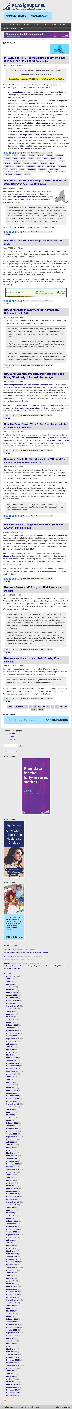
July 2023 (10, 1077)
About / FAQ (62, 25)
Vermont (41, 172)
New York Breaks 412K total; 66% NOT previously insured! (32, 589)
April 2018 (10, 1248)
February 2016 (12, 1319)
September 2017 (12, 1267)
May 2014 (10, 1376)
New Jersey (20, 166)
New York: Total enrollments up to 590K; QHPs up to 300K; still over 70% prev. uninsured (35, 182)
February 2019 (12, 1221)
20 (35, 707)
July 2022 (10, 1109)
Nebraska (43, 163)
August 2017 (11, 1270)
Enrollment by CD (50, 25)
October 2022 (11, 1101)
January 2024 (11, 1060)
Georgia (23, 158)
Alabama (7, 155)
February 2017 (12, 1286)
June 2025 (10, 1014)
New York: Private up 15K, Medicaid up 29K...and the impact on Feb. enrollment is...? (35, 460)
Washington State (60, 172)
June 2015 (10, 1341)
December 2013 (12, 1390)
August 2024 (11, 1041)
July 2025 (10, 1011)
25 (57, 707)
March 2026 (10, 990)
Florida (15, 158)
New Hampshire (9, 166)
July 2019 (10, 1207)
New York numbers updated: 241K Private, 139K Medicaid (31, 659)
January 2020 (11, 1191)
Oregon (22, 169)
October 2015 (11, 1330)
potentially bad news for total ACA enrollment (46, 535)
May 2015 (10, 1344)
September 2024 (12, 1039)
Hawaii (31, 158)
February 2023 (12, 1090)
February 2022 (12, 1123)
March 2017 (10, 1284)
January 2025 (11, 1028)
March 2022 (10, 1120)
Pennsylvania (32, 169)
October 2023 (11, 1068)
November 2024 (12, 1033)
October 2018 (11, 1232)
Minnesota (7, 163)
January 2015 (11, 1354)
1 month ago (16, 968)
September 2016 (12, 1300)
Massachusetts (51, 161)
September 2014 (12, 1365)
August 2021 (11, 1139)
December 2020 (12, 1161)
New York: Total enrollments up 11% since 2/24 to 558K (33, 242)
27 (66, 707)
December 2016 (12, 1292)
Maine (32, 161)
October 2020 (11, 1167)
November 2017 (12, 1262)
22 (44, 707)
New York (40, 166)
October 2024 (11, 1036)
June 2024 (10, 1047)
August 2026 (11, 976)
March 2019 (10, 1218)
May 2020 (10, 1180)
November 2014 (12, 1360)
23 (48, 707)
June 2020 (10, 1177)
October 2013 (11, 1395)
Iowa (60, 158)
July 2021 (10, 1142)
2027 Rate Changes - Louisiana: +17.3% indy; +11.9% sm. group (22, 952)
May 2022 (10, 1115)
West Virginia (8, 174)
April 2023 (10, 1085)
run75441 (7, 963)
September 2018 (12, 1235)
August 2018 (11, 1237)
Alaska (15, 155)
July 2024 (10, 1044)
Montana (35, 163)
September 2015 (12, 1333)
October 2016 (11, 1297)
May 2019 (10, 1213)
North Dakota (62, 166)
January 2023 (11, 1093)
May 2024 (10, 1049)
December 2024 (12, 1030)
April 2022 (10, 1118)
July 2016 (10, 1305)
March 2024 (10, 1055)
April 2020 (10, 1183)
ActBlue (12, 734)
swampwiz (7, 949)
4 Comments (48, 152)
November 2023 (12, 1066)
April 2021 (10, 1150)
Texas (27, 172)
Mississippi (17, 163)
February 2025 (12, 1025)
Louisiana (24, 161)
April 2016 (10, 1314)
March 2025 (10, 1022)
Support (13, 28)
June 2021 (10, 1145)
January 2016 (11, 1322)
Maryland (40, 161)
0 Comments (48, 231)
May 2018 (10, 1245)
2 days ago (45, 952)
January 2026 (11, 995)
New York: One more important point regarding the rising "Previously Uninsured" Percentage (34, 375)
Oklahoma (13, 169)
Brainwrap (66, 1407)
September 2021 (12, 1137)
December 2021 (12, 1128)
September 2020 (12, 1169)
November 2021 (12, 1131)
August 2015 (11, 1335)
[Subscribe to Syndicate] (5, 1401)
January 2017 (11, 1289)
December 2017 (12, 1259)
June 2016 (10, 1308)
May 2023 (10, 1082)
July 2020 (10, 1175)
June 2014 (10, 1374)
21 (39, 707)
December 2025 (12, 998)
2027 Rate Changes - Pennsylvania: (14, 959)
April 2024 (10, 1052)
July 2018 (10, 1240)
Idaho (38, 158)
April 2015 (10, 1346)
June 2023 (10, 1079)
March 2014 (10, 1382)
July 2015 (10, 1338)
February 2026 (12, 992)
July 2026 (10, 979)
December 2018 (12, 1226)
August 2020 (11, 1172)
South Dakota (8, 172)
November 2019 (12, 1196)
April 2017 (10, 1281)
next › (33, 709)
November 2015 (12, 1327)
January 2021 (11, 1158)
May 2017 (10, 1278)
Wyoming (27, 174)
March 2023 (10, 1088)
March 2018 (10, 1251)
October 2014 (11, 1363)
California (41, 155)
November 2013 (12, 1393)
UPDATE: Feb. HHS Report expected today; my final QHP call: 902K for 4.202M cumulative (34, 59)
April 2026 (10, 987)
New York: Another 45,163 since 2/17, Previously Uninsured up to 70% (31, 311)
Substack (12, 737)
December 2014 (12, 1357)
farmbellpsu (8, 956)
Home (5, 25)
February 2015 (12, 1352)
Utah (34, 172)
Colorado (49, 155)
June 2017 (10, 1275)
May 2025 (10, 1017)
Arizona (23, 155)
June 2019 (10, 1210)
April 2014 (10, 1379)
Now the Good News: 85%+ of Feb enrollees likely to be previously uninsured (35, 425)
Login (21, 28)
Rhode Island (42, 169)
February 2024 (12, 1058)
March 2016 (10, 1316)
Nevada (52, 163)
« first (10, 707)
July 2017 (10, 1273)
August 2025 (11, 1009)
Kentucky (15, 161)
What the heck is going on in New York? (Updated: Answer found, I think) (34, 526)
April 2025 (10, 1019)
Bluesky (12, 740)
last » (40, 709)
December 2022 (12, 1096)
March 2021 (10, 1153)
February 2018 (12, 1254)
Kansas (7, 161)
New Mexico (30, 166)
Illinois (45, 158)
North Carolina (51, 166)
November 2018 (12, 1229)
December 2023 (12, 1063)
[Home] (24, 10)
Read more (26, 153)
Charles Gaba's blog (37, 152)
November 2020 (12, 1164)
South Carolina (54, 169)
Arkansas (31, 155)
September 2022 (12, 1104)
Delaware (7, 158)
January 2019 (11, 1224)
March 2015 (10, 1349)
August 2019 (11, 1205)
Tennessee (19, 172)
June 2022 (10, 1112)
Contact (5, 28)
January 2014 (11, 1387)
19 (30, 707)
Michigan (61, 161)
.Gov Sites (27, 25)
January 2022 (11, 1126)
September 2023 (12, 1071)
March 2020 (10, 1186)
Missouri (26, 163)
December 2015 (12, 1325)
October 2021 (11, 1134)
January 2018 (11, 1256)
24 (52, 707)
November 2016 (12, 1295)
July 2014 (10, 1371)
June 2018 (10, 1243)
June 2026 (10, 981)
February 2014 (12, 1384)
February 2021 (12, 1156)
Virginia (50, 172)
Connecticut (59, 155)
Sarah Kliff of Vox (25, 149)
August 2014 (11, 1368)
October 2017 (11, 1265)
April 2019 (10, 1216)
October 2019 (11, 1199)
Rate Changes (38, 25)
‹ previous (19, 707)
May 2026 (10, 984)
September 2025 (12, 1006)
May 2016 (10, 1311)
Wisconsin (18, 174)
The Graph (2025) (15, 25)
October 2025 (11, 1003)
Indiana (53, 158)
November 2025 (12, 1000)
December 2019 (12, 1194)
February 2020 (12, 1188)
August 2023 (11, 1074)
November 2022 (12, 1098)
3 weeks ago (29, 959)
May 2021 (10, 1148)
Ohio (6, 169)
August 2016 (11, 1303)
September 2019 (12, 1202)
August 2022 (11, 1107)
